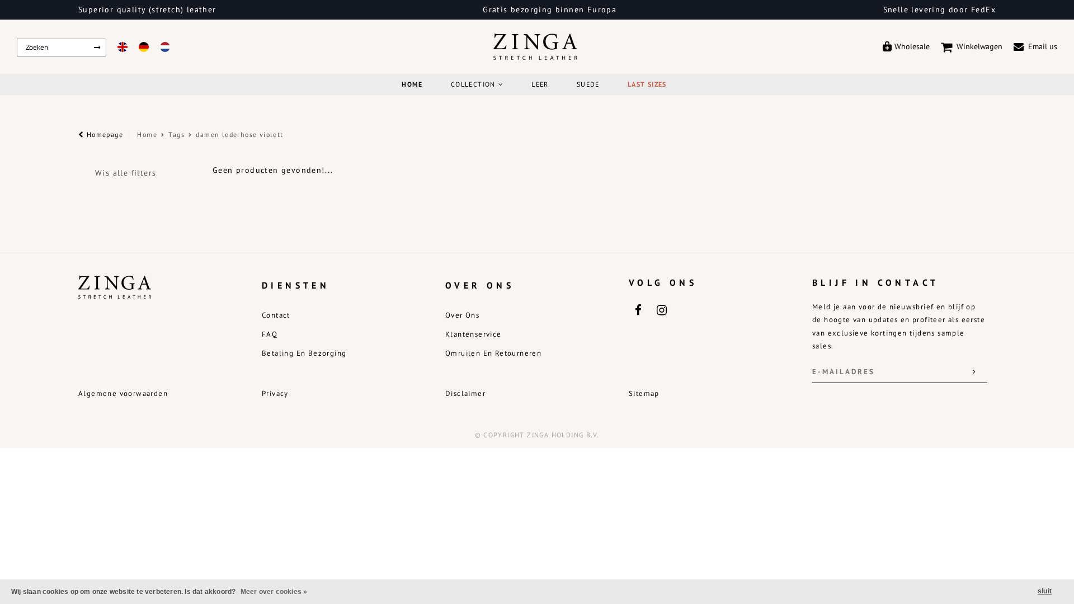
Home (412, 84)
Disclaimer (465, 393)
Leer (540, 84)
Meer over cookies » (274, 592)
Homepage (103, 134)
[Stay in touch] (974, 372)
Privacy (275, 393)
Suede (588, 84)
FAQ (269, 334)
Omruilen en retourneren (493, 353)
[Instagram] (661, 309)
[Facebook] (638, 309)
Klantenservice (473, 334)
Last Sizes (647, 84)
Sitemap (644, 393)
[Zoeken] (97, 47)
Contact (276, 315)
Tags (176, 134)
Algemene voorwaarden (123, 393)
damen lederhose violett (239, 134)
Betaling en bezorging (304, 353)
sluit (1045, 591)
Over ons (462, 315)
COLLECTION (473, 84)
